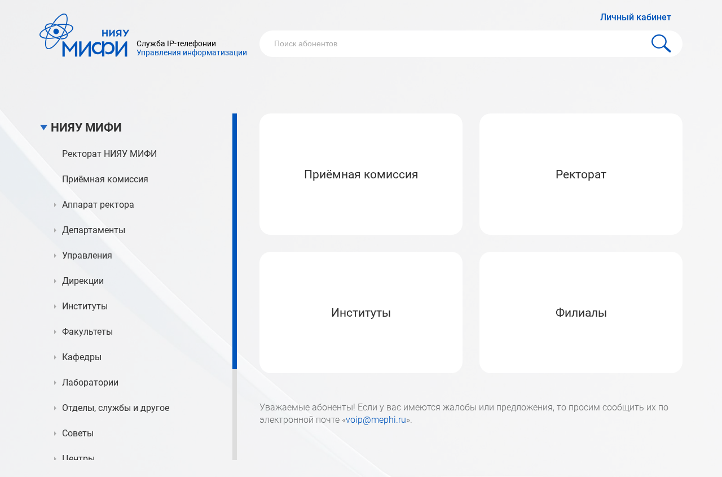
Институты (361, 313)
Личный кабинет (635, 17)
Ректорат (581, 174)
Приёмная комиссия (361, 174)
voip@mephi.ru (376, 419)
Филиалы (581, 313)
